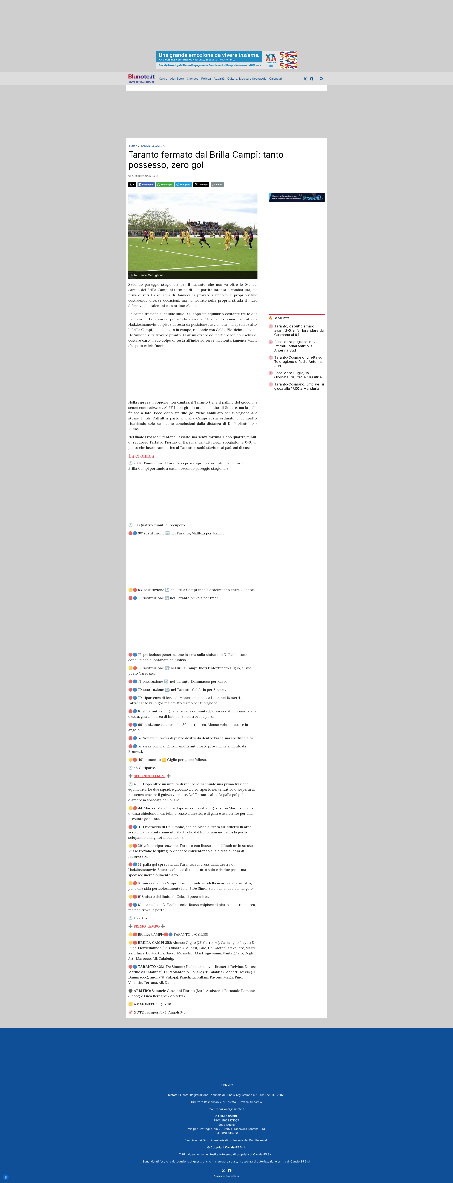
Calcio (163, 78)
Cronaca (192, 78)
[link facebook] (311, 78)
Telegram (185, 184)
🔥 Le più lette (279, 318)
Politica (206, 78)
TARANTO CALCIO (153, 146)
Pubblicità (226, 1085)
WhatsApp (166, 184)
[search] (321, 78)
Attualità (219, 78)
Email (219, 184)
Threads (203, 184)
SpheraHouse (232, 1176)
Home (133, 146)
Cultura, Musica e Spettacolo (246, 78)
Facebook (147, 184)
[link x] (305, 78)
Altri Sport (177, 78)
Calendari (275, 78)
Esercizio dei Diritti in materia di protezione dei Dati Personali (226, 1140)
